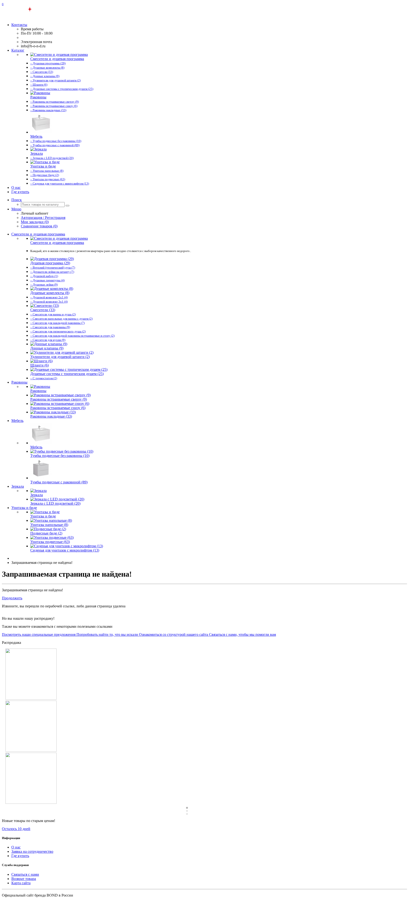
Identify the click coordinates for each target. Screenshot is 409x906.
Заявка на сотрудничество (32, 851)
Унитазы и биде (24, 508)
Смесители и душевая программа (38, 234)
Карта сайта (21, 883)
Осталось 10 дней (16, 829)
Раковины (19, 382)
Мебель (17, 421)
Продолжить (12, 598)
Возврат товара (23, 879)
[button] (16, 200)
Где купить (20, 192)
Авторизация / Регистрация (43, 218)
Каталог (17, 50)
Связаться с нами (25, 874)
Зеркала (17, 486)
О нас (16, 188)
